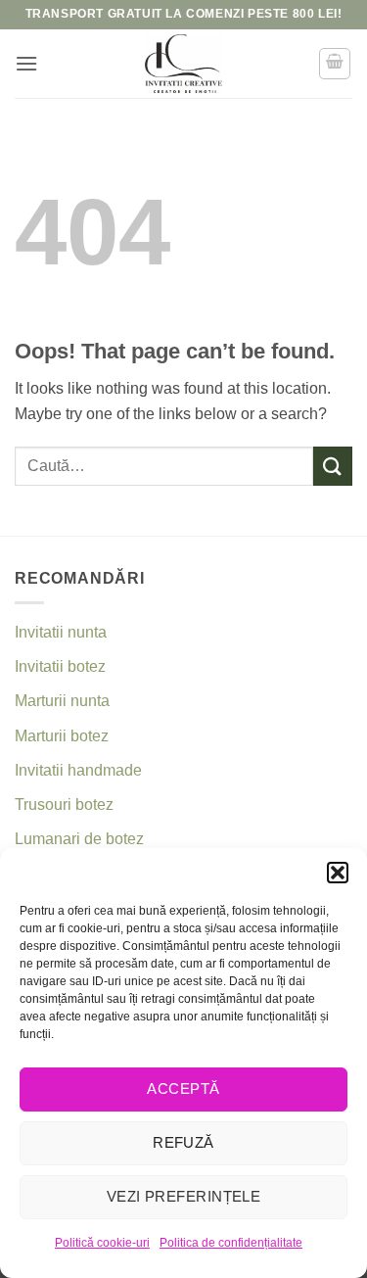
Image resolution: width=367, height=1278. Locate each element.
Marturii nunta (62, 700)
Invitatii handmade (78, 770)
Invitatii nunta (61, 632)
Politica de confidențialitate (231, 1243)
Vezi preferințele (184, 1196)
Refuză (183, 1142)
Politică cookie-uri (102, 1243)
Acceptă (183, 1088)
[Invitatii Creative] (184, 63)
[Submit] (332, 466)
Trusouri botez (64, 804)
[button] (337, 872)
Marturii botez (62, 736)
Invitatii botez (60, 666)
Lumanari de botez (79, 838)
